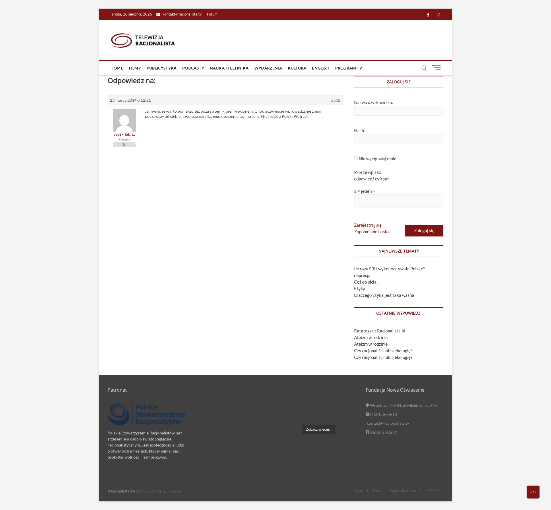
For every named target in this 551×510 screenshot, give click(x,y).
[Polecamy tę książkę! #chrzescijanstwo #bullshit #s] (292, 413)
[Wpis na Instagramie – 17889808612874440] (318, 397)
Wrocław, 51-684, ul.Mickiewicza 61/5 (404, 405)
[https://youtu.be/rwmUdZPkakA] (292, 397)
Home (116, 68)
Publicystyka (161, 68)
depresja (362, 275)
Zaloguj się (424, 230)
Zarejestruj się (368, 225)
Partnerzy (432, 490)
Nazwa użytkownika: (373, 102)
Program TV (348, 68)
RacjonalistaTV (383, 432)
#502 (335, 100)
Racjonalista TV (121, 490)
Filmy (135, 68)
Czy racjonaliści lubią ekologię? (383, 350)
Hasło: (360, 130)
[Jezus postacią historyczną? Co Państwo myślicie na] (345, 413)
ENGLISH (320, 68)
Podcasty (193, 68)
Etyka (359, 288)
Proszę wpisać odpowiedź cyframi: (372, 175)
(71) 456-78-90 (383, 414)
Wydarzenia (268, 68)
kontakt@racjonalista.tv (182, 14)
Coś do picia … (367, 281)
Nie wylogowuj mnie (377, 158)
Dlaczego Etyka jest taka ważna (384, 295)
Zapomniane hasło (371, 231)
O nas (376, 490)
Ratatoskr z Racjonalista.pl (379, 330)
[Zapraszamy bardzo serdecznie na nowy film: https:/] (318, 413)
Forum (212, 14)
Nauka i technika (229, 68)
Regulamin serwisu (403, 490)
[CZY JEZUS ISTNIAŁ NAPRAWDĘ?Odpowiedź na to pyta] (345, 397)
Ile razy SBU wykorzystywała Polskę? (389, 268)
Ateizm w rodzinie (371, 337)
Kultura (297, 68)
